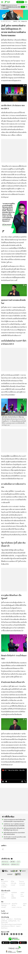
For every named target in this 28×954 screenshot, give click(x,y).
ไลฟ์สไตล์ (16, 21)
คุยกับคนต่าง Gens (14, 864)
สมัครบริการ (20, 2)
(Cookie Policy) (6, 8)
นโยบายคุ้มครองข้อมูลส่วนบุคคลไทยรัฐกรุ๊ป (10, 922)
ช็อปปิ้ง (3, 911)
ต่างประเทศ (21, 883)
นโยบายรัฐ (13, 883)
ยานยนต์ (12, 885)
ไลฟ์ (20, 21)
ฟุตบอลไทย (13, 903)
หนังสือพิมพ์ (13, 892)
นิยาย (2, 896)
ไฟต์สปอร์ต (3, 905)
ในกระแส (21, 881)
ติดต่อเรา (16, 924)
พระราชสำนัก (4, 881)
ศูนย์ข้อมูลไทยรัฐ (4, 920)
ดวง (12, 894)
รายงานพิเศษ (4, 892)
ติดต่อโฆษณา (22, 924)
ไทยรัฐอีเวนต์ (4, 913)
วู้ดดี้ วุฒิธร (13, 861)
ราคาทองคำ (21, 885)
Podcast (22, 896)
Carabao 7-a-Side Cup (16, 907)
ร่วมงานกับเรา (9, 919)
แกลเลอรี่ (3, 907)
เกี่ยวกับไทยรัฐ (16, 919)
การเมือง (3, 883)
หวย (21, 894)
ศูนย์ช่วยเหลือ (15, 920)
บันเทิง (2, 894)
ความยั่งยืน (3, 886)
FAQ (10, 920)
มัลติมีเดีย (13, 898)
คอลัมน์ (21, 892)
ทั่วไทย (12, 881)
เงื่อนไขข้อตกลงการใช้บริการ (7, 924)
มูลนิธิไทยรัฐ (23, 919)
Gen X (19, 861)
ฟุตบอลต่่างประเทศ (5, 903)
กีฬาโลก (12, 905)
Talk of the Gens (5, 861)
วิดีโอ (12, 896)
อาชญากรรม (4, 885)
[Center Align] (26, 7)
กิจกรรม (3, 919)
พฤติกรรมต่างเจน (5, 864)
